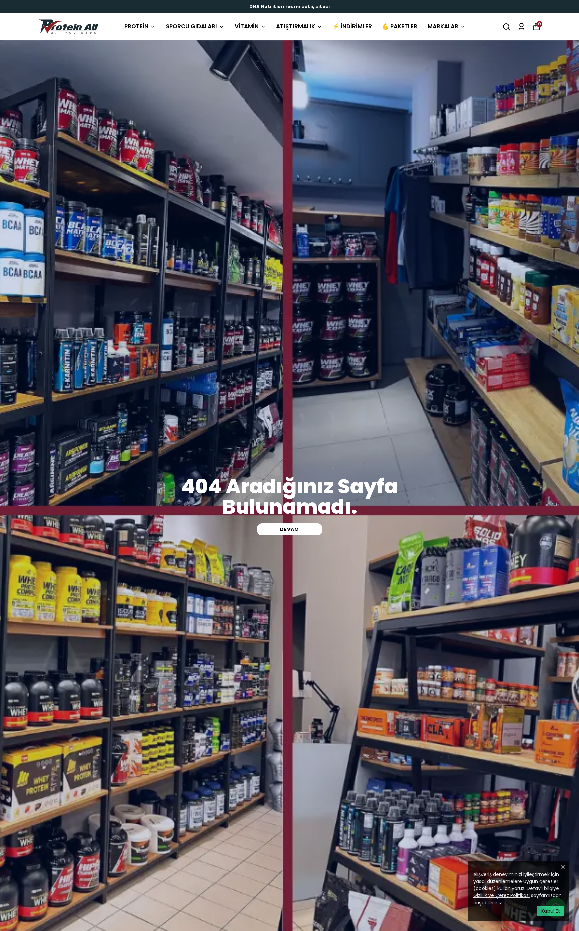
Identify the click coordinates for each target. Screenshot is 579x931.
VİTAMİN (247, 26)
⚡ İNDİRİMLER (352, 26)
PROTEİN (136, 26)
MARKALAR (443, 26)
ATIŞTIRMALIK (295, 26)
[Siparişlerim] (521, 27)
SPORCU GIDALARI (191, 26)
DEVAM (289, 529)
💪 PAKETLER (399, 26)
